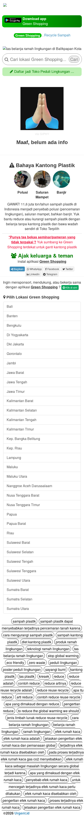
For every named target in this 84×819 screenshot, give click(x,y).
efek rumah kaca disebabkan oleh (50, 793)
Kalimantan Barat (20, 400)
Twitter (69, 269)
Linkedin (34, 274)
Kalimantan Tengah (21, 419)
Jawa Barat (15, 372)
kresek (44, 676)
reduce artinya (55, 683)
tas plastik (26, 676)
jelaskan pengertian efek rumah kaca (52, 807)
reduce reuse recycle (53, 690)
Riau (10, 532)
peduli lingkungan (63, 662)
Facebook (53, 269)
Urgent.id (22, 813)
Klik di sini (71, 287)
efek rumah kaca (67, 731)
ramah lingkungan (37, 731)
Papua (12, 514)
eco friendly (15, 662)
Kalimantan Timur (20, 429)
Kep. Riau (14, 448)
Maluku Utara (17, 476)
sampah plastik (24, 621)
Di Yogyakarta (17, 334)
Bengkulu (14, 325)
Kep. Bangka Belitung (23, 438)
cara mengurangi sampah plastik (28, 635)
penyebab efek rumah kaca (46, 779)
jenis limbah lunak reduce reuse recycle (37, 717)
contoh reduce (29, 683)
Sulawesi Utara (18, 580)
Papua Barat (16, 523)
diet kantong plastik (36, 641)
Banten (12, 315)
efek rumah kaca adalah (21, 738)
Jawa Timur (16, 391)
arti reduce (25, 697)
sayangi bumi (55, 669)
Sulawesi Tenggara (21, 570)
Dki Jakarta (15, 344)
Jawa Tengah (17, 381)
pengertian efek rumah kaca (24, 800)
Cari (74, 59)
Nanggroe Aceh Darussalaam (29, 485)
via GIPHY (42, 134)
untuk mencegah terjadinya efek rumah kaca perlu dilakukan (43, 786)
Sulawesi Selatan (20, 551)
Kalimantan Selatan (22, 410)
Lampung (14, 457)
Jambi (11, 363)
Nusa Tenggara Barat (23, 495)
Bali (10, 306)
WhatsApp (35, 269)
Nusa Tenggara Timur (23, 504)
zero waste (37, 662)
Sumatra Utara (18, 608)
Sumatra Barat (18, 589)
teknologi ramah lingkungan (48, 648)
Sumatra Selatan (19, 599)
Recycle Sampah (57, 35)
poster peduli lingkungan (22, 669)
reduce (59, 676)
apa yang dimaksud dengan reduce (32, 703)
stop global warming (63, 655)
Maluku (12, 466)
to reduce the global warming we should (48, 710)
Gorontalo (14, 353)
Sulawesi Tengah (20, 561)
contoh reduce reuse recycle (58, 697)
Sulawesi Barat (18, 542)
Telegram (51, 274)
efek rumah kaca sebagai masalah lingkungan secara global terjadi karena (44, 766)
